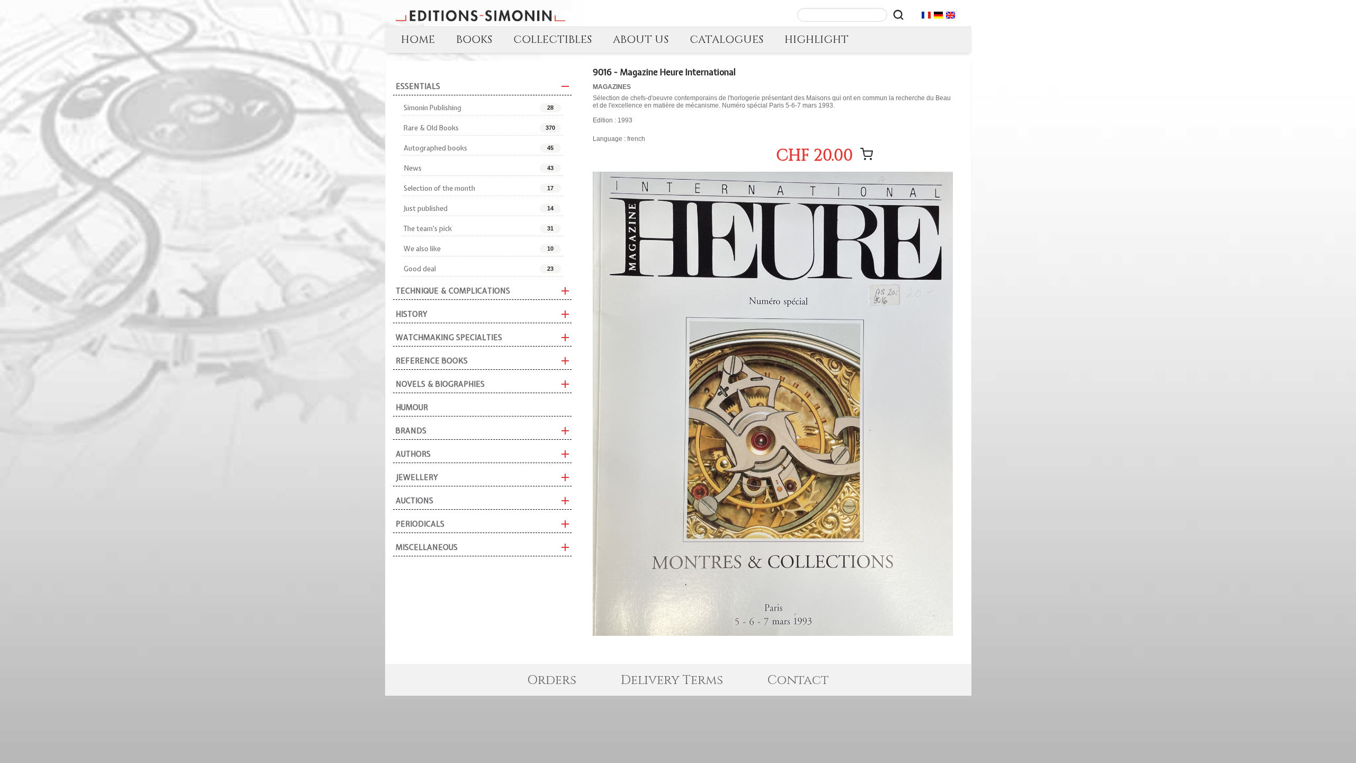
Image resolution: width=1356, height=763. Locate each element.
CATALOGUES (726, 39)
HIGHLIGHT (816, 39)
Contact (798, 680)
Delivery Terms (672, 680)
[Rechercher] (898, 15)
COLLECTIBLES (552, 39)
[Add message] (866, 154)
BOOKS (474, 39)
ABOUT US (640, 39)
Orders (551, 680)
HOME (418, 39)
